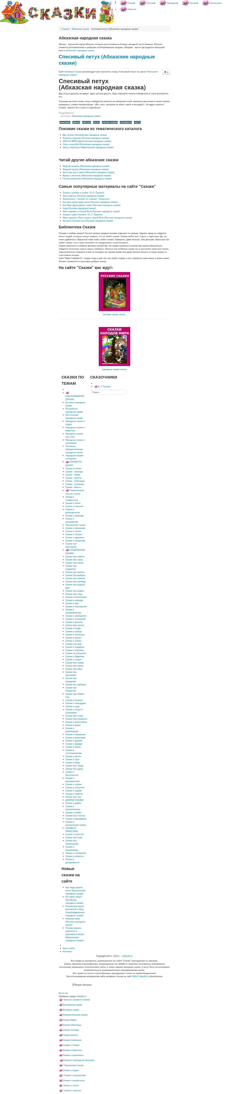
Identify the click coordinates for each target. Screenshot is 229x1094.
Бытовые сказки (71, 1009)
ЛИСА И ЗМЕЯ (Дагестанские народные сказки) (87, 141)
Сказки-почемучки (72, 1039)
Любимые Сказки (73, 71)
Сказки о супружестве (75, 1075)
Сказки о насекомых (73, 1055)
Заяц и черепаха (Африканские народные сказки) (88, 147)
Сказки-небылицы (72, 1024)
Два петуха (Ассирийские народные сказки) (85, 134)
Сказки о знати (71, 1085)
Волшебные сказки (72, 1004)
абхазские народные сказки (80, 50)
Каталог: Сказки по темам (76, 999)
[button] (166, 72)
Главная (65, 28)
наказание (65, 122)
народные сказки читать (114, 369)
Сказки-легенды (71, 1029)
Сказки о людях (71, 1070)
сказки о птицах (110, 122)
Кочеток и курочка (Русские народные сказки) (86, 137)
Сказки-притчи (70, 1034)
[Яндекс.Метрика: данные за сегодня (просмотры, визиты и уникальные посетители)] (82, 984)
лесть (137, 122)
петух (96, 122)
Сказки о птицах (71, 1044)
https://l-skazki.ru (140, 976)
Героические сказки (73, 1065)
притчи (76, 122)
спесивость (125, 122)
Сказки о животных (72, 1050)
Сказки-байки (69, 1019)
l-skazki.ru (81, 996)
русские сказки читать (114, 314)
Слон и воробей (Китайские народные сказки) (86, 144)
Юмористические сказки (75, 1014)
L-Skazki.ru (127, 955)
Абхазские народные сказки (86, 115)
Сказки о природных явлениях (79, 1060)
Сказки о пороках (72, 1090)
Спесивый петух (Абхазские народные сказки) (107, 59)
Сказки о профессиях (74, 1080)
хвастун (86, 122)
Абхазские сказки (80, 28)
